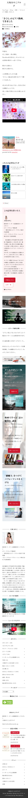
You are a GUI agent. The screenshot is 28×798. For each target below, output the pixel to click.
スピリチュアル (6, 645)
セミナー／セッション (8, 648)
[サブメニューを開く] (24, 648)
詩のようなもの (6, 674)
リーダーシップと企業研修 (9, 657)
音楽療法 (7, 29)
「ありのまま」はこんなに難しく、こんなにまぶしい (17, 167)
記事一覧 (8, 285)
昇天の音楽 (14, 193)
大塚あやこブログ (14, 712)
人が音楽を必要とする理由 (18, 184)
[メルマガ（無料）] (14, 605)
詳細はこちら (10, 280)
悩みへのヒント (6, 666)
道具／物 (5, 677)
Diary (6, 203)
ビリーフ (4, 651)
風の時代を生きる (7, 683)
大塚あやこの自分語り (8, 663)
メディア (4, 654)
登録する (14, 391)
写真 (3, 660)
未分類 (4, 668)
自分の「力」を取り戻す (17, 175)
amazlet (15, 152)
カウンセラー (5, 643)
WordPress (19, 795)
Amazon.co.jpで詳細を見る (11, 150)
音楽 (17, 26)
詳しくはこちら (14, 450)
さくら (17, 137)
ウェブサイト (8, 289)
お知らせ (4, 764)
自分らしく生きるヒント (8, 671)
